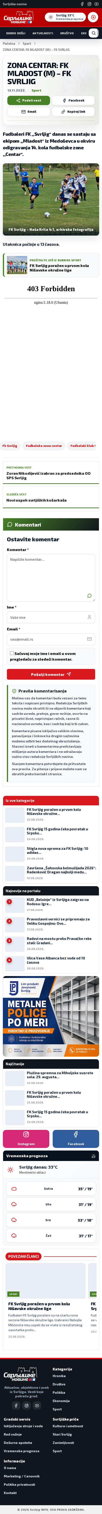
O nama (10, 1468)
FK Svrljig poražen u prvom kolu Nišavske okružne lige (39, 1306)
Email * (13, 629)
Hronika (59, 1376)
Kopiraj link (76, 111)
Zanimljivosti (63, 1443)
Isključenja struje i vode (23, 1426)
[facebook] (16, 1406)
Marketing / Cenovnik (22, 1476)
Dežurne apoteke (18, 1443)
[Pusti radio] (93, 17)
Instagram (26, 1144)
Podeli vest (31, 100)
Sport (27, 43)
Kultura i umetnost (68, 1426)
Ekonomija (61, 1401)
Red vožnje (13, 1434)
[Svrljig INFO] (18, 17)
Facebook (76, 100)
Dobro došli (15, 33)
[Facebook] (82, 4)
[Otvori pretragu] (94, 33)
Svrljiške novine (15, 4)
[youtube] (37, 1406)
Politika (59, 1392)
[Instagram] (89, 4)
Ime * (11, 607)
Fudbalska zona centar (44, 446)
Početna (9, 43)
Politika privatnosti (19, 1484)
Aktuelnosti (42, 33)
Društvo (67, 33)
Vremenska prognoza (21, 1451)
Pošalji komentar (48, 674)
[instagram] (27, 1406)
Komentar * (18, 549)
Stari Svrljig (62, 1434)
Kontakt (10, 1493)
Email (32, 111)
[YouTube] (96, 4)
